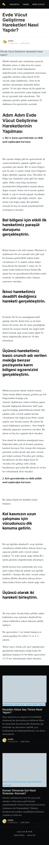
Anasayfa (14, 4)
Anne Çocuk (38, 4)
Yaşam (26, 4)
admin (10, 41)
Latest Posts (19, 835)
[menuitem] (14, 4)
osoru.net (21, 832)
